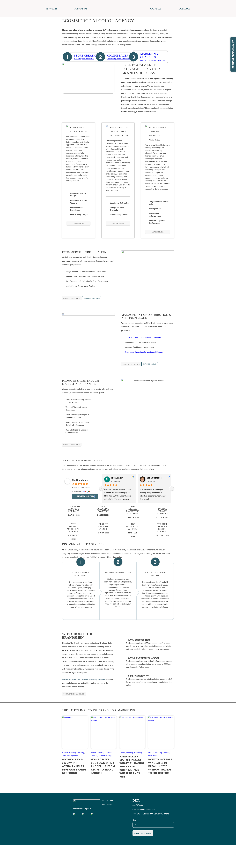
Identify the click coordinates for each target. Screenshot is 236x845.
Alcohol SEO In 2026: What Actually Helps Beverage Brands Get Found (74, 766)
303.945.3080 (138, 805)
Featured (108, 752)
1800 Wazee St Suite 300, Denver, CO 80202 (151, 813)
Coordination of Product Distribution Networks (143, 337)
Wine (155, 755)
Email (135, 820)
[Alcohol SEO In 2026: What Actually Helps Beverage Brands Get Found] (75, 732)
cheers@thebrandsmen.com (144, 809)
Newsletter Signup (143, 833)
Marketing (80, 752)
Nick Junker (117, 477)
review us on (85, 496)
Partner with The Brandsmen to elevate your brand (83, 679)
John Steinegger (154, 477)
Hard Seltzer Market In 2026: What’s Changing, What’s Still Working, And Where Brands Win (132, 766)
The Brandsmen (80, 480)
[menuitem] (59, 8)
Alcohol (65, 752)
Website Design (105, 755)
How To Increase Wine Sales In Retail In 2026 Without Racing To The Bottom (160, 766)
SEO (64, 755)
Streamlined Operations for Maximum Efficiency (144, 352)
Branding (72, 752)
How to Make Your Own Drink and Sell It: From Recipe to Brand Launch (103, 766)
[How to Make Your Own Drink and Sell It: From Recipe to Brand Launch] (104, 732)
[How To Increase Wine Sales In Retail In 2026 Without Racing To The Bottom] (161, 732)
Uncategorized (72, 755)
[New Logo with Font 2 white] (86, 802)
